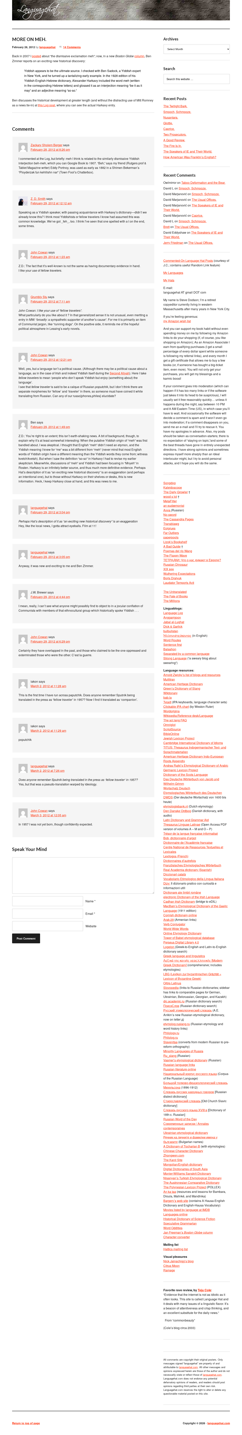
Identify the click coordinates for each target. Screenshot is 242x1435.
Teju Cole (204, 1290)
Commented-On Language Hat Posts (188, 260)
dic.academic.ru (174, 1001)
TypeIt (167, 702)
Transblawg (171, 524)
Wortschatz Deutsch (176, 788)
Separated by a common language (186, 653)
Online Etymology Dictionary (182, 933)
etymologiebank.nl (175, 806)
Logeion (169, 947)
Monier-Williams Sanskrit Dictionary (187, 1173)
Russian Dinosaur (175, 564)
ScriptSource (172, 729)
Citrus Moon (171, 1265)
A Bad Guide (172, 546)
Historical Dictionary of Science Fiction (189, 1219)
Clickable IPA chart (176, 706)
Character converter (176, 1237)
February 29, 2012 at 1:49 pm (50, 427)
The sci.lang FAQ (175, 720)
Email (89, 913)
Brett (166, 227)
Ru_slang (170, 1055)
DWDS (168, 797)
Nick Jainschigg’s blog (178, 1261)
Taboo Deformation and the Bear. (203, 182)
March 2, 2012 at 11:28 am (48, 686)
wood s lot (170, 496)
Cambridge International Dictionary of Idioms (193, 743)
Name (89, 901)
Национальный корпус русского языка (190, 1074)
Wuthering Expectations (179, 573)
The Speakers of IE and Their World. (187, 151)
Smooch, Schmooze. (177, 112)
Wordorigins (171, 711)
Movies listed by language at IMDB (186, 1210)
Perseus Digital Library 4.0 (181, 942)
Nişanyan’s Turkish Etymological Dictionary (192, 1178)
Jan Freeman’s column (188, 1232)
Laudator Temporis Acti (178, 582)
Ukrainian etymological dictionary (185, 1133)
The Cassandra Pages (178, 519)
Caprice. (169, 129)
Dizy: (166, 883)
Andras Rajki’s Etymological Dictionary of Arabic (195, 765)
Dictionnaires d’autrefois (179, 861)
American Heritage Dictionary (183, 684)
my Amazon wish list (177, 321)
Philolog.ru (170, 1037)
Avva (167, 510)
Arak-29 (168, 919)
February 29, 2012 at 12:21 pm (51, 359)
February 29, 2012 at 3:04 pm (50, 512)
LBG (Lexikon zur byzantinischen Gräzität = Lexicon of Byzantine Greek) (192, 976)
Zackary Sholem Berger (46, 145)
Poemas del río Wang (177, 551)
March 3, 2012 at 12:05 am (48, 815)
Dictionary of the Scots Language (185, 774)
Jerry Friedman (173, 242)
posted (36, 56)
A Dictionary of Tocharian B (181, 1146)
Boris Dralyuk (172, 578)
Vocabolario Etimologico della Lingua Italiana (193, 879)
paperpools (170, 537)
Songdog (169, 483)
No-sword (169, 514)
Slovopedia (171, 987)
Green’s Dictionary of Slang (181, 688)
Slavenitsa (170, 1042)
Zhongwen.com (173, 1155)
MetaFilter (170, 501)
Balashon (169, 649)
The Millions (171, 601)
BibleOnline (171, 734)
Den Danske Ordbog (177, 811)
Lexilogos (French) (175, 856)
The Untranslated (175, 592)
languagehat (47, 47)
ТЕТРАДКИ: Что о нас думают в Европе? (192, 560)
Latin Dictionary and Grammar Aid (186, 820)
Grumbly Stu (39, 297)
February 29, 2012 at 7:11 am (50, 301)
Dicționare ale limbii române (182, 892)
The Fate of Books (175, 596)
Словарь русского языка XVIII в (185, 1110)
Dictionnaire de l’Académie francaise (188, 842)
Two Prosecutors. (174, 134)
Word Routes (172, 640)
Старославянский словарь (182, 1101)
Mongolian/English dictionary (182, 1164)
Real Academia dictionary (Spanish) (187, 870)
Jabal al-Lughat (173, 622)
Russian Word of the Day (180, 1119)
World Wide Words (175, 929)
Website (90, 926)
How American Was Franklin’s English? (189, 157)
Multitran (169, 679)
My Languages (173, 272)
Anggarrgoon (172, 617)
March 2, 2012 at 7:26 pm (47, 770)
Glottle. (168, 123)
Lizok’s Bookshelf (175, 542)
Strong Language (175, 658)
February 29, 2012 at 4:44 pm (50, 597)
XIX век (168, 569)
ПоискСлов (171, 1006)
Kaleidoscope (172, 487)
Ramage (169, 1270)
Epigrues (169, 528)
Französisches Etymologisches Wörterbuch (192, 865)
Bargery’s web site (175, 1201)
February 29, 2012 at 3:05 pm (50, 557)
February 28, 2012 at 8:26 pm (50, 149)
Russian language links (179, 1065)
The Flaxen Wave (175, 555)
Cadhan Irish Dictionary (179, 901)
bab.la (167, 697)
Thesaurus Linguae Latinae (181, 824)
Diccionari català (174, 874)
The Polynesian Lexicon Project (184, 1187)
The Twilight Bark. (175, 106)
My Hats (168, 280)
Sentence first (172, 644)
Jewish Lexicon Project (178, 738)
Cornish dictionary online (180, 915)
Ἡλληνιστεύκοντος (177, 635)
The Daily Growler (175, 492)
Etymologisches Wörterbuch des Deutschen (192, 793)
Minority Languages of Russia (183, 1051)
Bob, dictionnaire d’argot (179, 838)
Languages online (175, 1214)
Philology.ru (171, 1033)
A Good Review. (174, 140)
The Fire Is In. (172, 146)
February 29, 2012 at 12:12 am (51, 203)
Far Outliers (171, 533)
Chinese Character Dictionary (183, 1151)
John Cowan (39, 252)
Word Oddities (172, 1228)
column (139, 56)
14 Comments (72, 47)
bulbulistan (170, 631)
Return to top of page (26, 1423)
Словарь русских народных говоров (188, 1092)
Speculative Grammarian (180, 1223)
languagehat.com (25, 11)
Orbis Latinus (172, 983)
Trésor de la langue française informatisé (190, 833)
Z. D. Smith (38, 198)
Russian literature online (179, 1069)
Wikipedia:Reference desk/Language (188, 715)
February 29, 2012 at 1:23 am (50, 257)
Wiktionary (170, 693)
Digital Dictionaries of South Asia (185, 1169)
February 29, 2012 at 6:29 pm (50, 641)
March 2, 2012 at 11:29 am (48, 730)
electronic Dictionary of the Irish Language (191, 897)
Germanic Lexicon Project (180, 770)
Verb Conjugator (174, 924)
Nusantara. (170, 117)
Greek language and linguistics (184, 956)
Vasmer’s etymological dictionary (185, 1060)
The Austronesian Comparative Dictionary (191, 1182)
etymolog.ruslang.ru (176, 1024)
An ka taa (169, 1191)
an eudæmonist (173, 505)
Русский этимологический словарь (187, 1010)
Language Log (173, 613)
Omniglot (169, 725)
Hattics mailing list (175, 1249)
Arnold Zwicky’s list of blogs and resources (191, 675)
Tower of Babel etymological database (189, 938)
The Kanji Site (172, 1160)
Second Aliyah (119, 373)
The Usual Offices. (204, 199)
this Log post (46, 105)
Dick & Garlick (172, 626)
